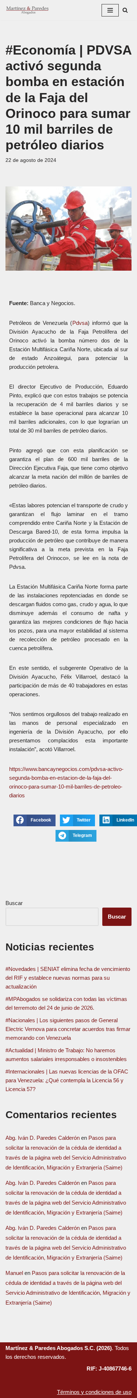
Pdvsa (80, 323)
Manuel (14, 1273)
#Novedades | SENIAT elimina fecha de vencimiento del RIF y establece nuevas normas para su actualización (67, 978)
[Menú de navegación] (110, 10)
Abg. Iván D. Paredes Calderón (42, 1138)
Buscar (14, 903)
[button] (35, 820)
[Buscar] (125, 10)
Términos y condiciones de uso (94, 1392)
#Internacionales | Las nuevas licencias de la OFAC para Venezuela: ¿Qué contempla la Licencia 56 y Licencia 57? (66, 1080)
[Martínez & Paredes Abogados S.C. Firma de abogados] (27, 10)
